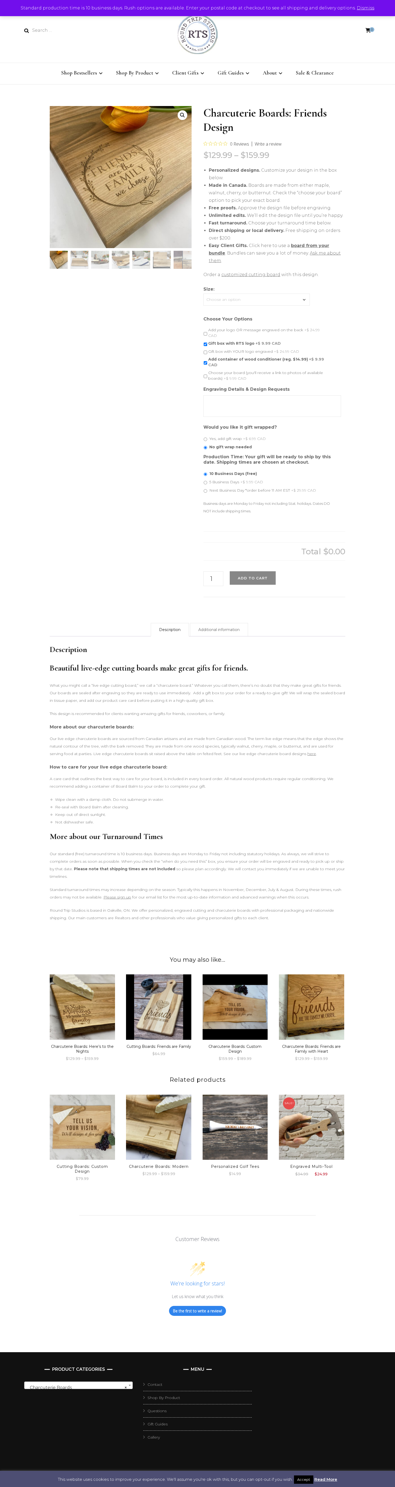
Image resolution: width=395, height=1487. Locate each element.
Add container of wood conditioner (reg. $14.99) (266, 362)
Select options (82, 1007)
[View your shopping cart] (368, 30)
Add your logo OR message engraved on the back (264, 332)
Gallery (154, 1437)
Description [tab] (170, 629)
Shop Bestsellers (79, 73)
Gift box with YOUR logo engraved (253, 351)
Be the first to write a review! (197, 1310)
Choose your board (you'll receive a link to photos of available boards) (265, 375)
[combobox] (78, 1385)
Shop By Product (134, 73)
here (311, 753)
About (270, 73)
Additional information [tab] (219, 629)
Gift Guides (231, 73)
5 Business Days (236, 482)
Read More (325, 1479)
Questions (157, 1410)
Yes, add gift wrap (237, 438)
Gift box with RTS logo (244, 343)
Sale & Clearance (315, 73)
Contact (155, 1384)
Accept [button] (303, 1479)
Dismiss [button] (365, 7)
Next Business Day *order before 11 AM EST (262, 490)
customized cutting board (250, 274)
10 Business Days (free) (233, 473)
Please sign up (117, 897)
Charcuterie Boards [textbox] (77, 1387)
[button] (182, 115)
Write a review (268, 144)
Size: (208, 289)
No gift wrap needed (230, 447)
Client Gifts (185, 73)
